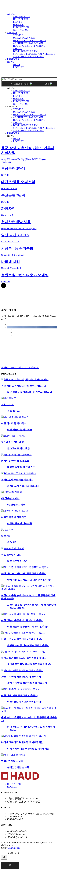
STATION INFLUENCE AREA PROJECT (34, 54)
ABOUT (11, 14)
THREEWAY (14, 848)
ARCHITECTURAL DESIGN (28, 43)
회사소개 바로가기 (11, 367)
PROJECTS (13, 59)
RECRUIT (18, 67)
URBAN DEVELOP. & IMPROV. (29, 40)
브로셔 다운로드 (30, 367)
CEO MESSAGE (21, 16)
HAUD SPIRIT (20, 19)
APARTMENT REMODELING (28, 56)
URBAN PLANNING (24, 38)
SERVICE (12, 32)
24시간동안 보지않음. (19, 83)
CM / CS (17, 48)
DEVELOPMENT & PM (25, 51)
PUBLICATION (21, 27)
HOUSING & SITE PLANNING (29, 46)
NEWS (10, 62)
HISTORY (18, 24)
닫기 (47, 83)
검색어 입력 (13, 853)
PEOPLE (17, 22)
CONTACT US (20, 30)
